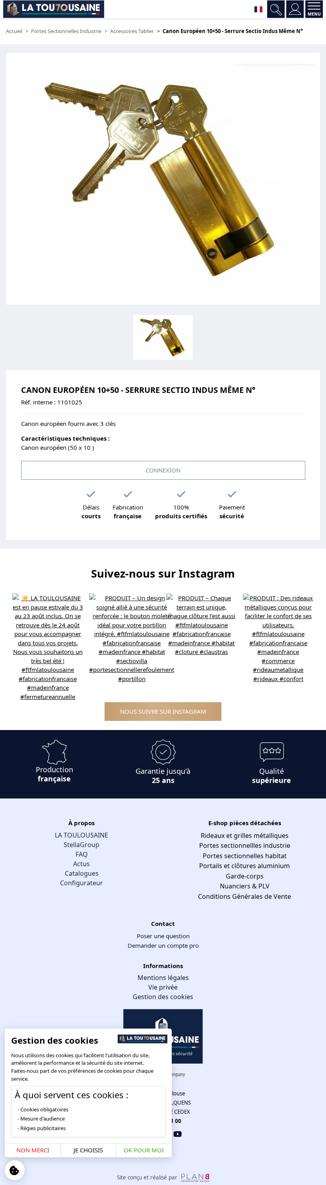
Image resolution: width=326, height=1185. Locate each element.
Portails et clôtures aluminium (244, 865)
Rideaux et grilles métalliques (245, 835)
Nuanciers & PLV (245, 886)
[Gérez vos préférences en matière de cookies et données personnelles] (15, 1170)
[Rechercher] (276, 9)
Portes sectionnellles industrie (244, 845)
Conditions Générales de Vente (244, 896)
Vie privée (163, 987)
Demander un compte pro (163, 945)
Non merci (32, 1150)
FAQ (82, 854)
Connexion (163, 470)
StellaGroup (81, 844)
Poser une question (163, 936)
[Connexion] (295, 9)
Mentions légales (163, 977)
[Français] (258, 9)
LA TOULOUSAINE (81, 835)
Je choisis (88, 1150)
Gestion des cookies (163, 996)
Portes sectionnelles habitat (245, 855)
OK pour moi (144, 1150)
